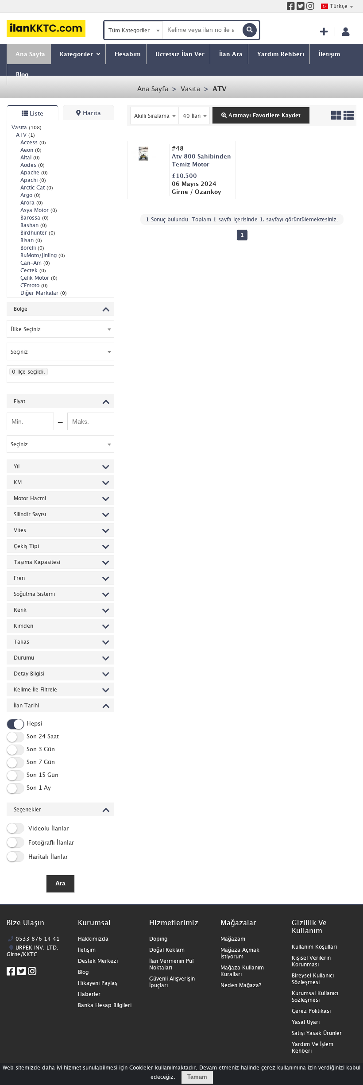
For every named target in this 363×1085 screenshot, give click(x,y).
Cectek (33, 270)
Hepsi (34, 723)
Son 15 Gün (42, 774)
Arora (31, 202)
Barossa (34, 217)
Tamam (197, 1076)
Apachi (33, 180)
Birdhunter (37, 232)
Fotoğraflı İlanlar (50, 842)
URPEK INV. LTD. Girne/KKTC (32, 951)
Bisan (31, 240)
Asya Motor (38, 210)
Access (33, 142)
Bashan (33, 225)
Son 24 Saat (43, 736)
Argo (30, 195)
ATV (219, 89)
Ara (60, 883)
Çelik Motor (39, 277)
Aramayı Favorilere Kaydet (264, 115)
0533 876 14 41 (37, 938)
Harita (91, 112)
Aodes (32, 165)
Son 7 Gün (41, 761)
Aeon (31, 150)
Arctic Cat (36, 187)
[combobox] (336, 6)
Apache (34, 172)
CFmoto (34, 285)
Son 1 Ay (39, 787)
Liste (35, 113)
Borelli (32, 247)
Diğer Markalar (43, 293)
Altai (30, 157)
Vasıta (190, 89)
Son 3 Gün (41, 749)
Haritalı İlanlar (47, 856)
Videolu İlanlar (48, 828)
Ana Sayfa (152, 89)
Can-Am (35, 262)
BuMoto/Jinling (42, 255)
